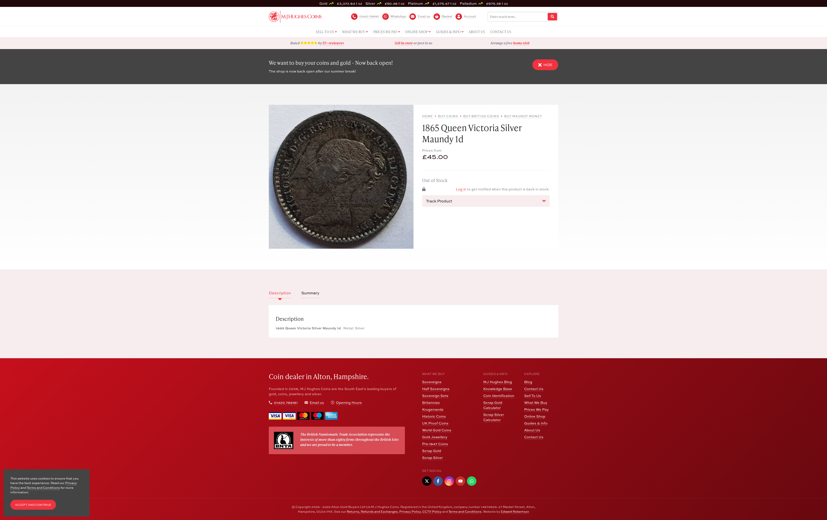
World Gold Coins (436, 430)
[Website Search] (552, 16)
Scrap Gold (431, 450)
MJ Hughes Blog (497, 382)
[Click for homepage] (295, 16)
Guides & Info (535, 423)
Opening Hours (349, 402)
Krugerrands (432, 409)
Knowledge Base (497, 388)
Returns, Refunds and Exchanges (372, 511)
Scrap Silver (432, 457)
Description (280, 293)
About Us (532, 430)
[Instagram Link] (449, 481)
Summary (310, 293)
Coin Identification (498, 395)
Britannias (431, 402)
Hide (547, 64)
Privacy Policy (410, 511)
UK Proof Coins (435, 423)
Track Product (439, 201)
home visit (521, 42)
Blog (528, 382)
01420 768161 (286, 402)
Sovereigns (431, 382)
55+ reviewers (333, 42)
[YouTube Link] (460, 481)
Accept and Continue (33, 505)
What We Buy (535, 402)
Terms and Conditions (465, 511)
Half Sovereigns (435, 388)
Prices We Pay (536, 409)
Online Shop (534, 416)
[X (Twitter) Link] (427, 481)
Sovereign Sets (435, 395)
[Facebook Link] (438, 481)
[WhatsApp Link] (471, 481)
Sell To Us (532, 395)
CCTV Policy (431, 511)
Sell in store (404, 42)
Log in (461, 189)
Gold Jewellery (434, 437)
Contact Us (533, 388)
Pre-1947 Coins (435, 443)
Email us (317, 402)
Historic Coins (434, 416)
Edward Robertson (515, 511)
